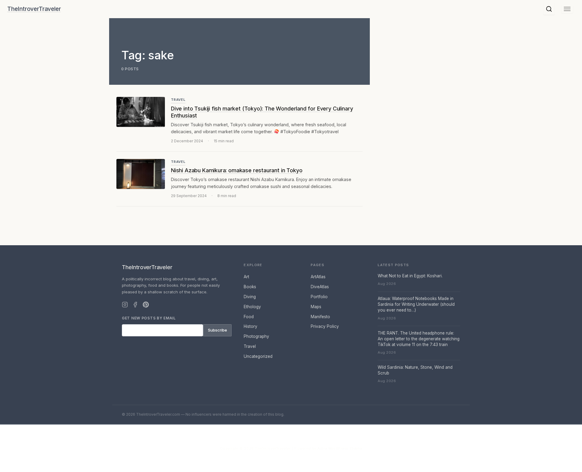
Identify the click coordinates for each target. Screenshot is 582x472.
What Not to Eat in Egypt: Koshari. (410, 275)
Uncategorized (258, 356)
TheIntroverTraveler (34, 9)
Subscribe (217, 330)
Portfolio (319, 296)
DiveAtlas (320, 286)
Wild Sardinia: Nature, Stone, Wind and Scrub (415, 370)
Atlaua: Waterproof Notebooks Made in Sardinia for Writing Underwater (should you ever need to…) (416, 304)
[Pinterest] (146, 305)
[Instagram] (125, 305)
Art (246, 276)
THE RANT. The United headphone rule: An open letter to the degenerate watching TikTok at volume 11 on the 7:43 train (419, 339)
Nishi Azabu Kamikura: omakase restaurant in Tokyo (236, 170)
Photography (256, 336)
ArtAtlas (318, 276)
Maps (316, 306)
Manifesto (320, 316)
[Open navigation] (567, 9)
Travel (178, 99)
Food (249, 316)
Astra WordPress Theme (339, 448)
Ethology (252, 306)
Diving (250, 296)
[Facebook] (135, 305)
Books (250, 286)
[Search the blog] (549, 9)
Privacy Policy (325, 326)
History (250, 326)
